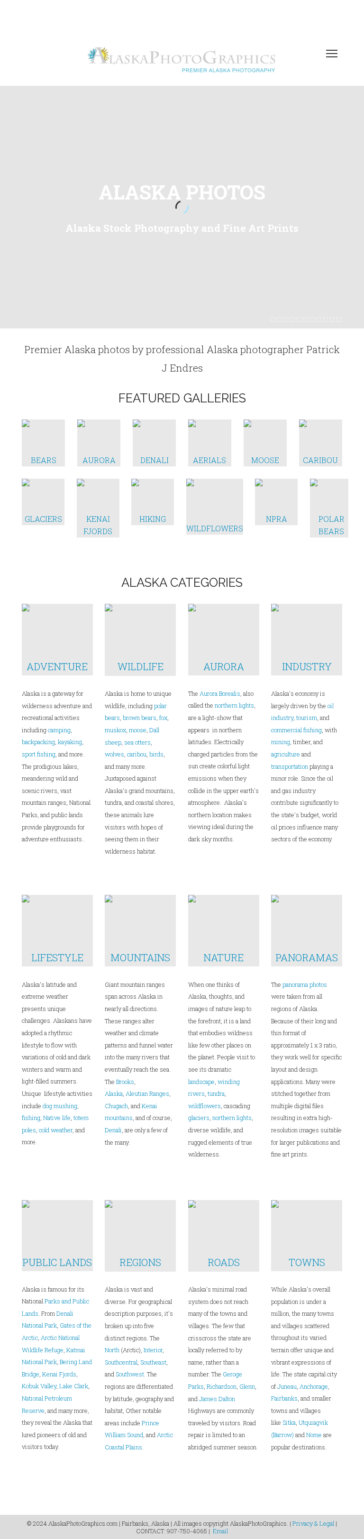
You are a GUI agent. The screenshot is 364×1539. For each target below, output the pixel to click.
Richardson (222, 1386)
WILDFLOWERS (214, 528)
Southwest (130, 1374)
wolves (114, 754)
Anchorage (314, 1386)
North (112, 1350)
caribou (136, 754)
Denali (113, 1130)
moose (137, 730)
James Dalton (217, 1398)
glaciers (198, 1117)
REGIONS (140, 1262)
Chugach (116, 1106)
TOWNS (307, 1262)
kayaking (70, 742)
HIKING (152, 519)
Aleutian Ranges (147, 1093)
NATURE (223, 957)
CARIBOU (320, 460)
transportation (289, 766)
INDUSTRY (307, 666)
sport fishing (38, 754)
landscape (201, 1081)
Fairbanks (284, 1398)
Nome (314, 1435)
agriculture (285, 754)
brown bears (139, 717)
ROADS (224, 1262)
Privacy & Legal (313, 1523)
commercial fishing (296, 730)
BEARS (43, 460)
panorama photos (304, 984)
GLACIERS (43, 519)
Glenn (247, 1386)
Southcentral (121, 1362)
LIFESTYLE (57, 957)
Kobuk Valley (39, 1386)
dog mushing (60, 1106)
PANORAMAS (306, 957)
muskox (115, 730)
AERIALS (209, 460)
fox (163, 717)
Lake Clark (73, 1386)
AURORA (99, 460)
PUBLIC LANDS (57, 1262)
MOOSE (265, 460)
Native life (57, 1117)
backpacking (38, 742)
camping (59, 730)
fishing (31, 1117)
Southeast (153, 1362)
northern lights (234, 705)
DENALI (154, 460)
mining (280, 742)
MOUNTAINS (140, 957)
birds (156, 754)
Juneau (287, 1386)
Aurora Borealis (220, 693)
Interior (153, 1350)
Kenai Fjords (59, 1374)
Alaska (114, 1093)
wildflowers (204, 1106)
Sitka (289, 1422)
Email (220, 1531)
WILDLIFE (141, 666)
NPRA (276, 519)
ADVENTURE (57, 666)
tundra (216, 1093)
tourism (306, 717)
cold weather (56, 1130)
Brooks (125, 1081)
